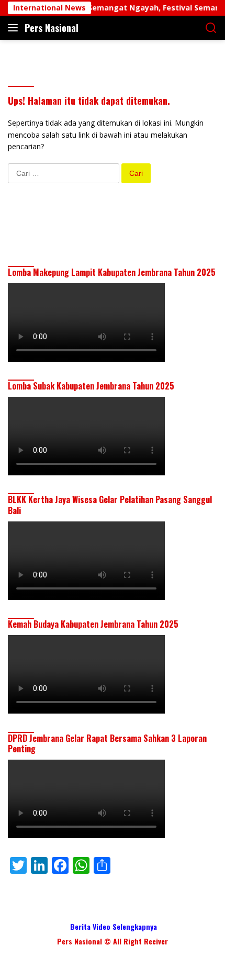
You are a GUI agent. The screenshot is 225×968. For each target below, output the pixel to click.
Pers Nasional (51, 28)
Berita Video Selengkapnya (113, 926)
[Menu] (15, 28)
